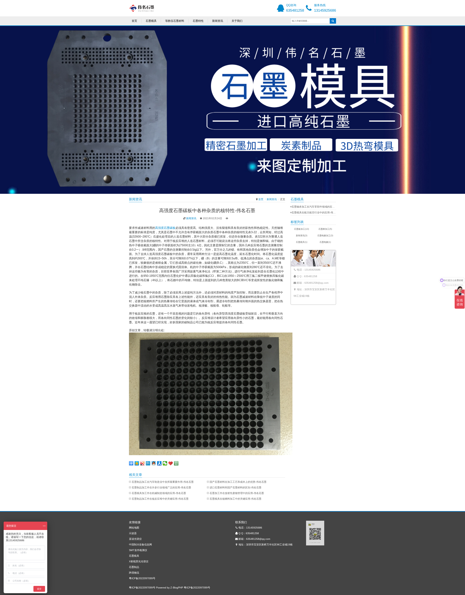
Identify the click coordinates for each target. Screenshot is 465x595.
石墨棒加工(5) (325, 229)
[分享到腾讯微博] (148, 463)
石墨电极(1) (325, 242)
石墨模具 (151, 20)
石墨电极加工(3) (325, 235)
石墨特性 (198, 20)
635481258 (295, 10)
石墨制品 (134, 567)
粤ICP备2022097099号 (142, 578)
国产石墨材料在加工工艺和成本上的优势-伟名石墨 (238, 481)
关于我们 (237, 20)
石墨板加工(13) (301, 229)
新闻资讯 (217, 20)
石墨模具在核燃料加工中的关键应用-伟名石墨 (235, 498)
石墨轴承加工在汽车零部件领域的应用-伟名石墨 (314, 206)
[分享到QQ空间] (137, 463)
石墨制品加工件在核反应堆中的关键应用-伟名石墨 (160, 498)
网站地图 (134, 527)
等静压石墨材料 (174, 20)
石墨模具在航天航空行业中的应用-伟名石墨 (314, 212)
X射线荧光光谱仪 (138, 561)
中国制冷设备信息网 (140, 544)
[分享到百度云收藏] (170, 463)
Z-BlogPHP (176, 587)
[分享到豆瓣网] (176, 463)
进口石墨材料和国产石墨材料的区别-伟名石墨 (235, 487)
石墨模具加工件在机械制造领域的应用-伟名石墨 (159, 493)
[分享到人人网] (159, 463)
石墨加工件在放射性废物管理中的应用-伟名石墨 (237, 493)
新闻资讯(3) (301, 235)
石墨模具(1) (301, 242)
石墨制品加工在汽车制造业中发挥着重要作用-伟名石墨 (163, 481)
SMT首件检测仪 (138, 550)
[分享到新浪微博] (142, 463)
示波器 (133, 533)
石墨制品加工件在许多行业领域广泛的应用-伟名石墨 (161, 487)
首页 (134, 20)
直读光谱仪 (135, 538)
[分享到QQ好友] (153, 463)
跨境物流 (134, 572)
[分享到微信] (165, 463)
